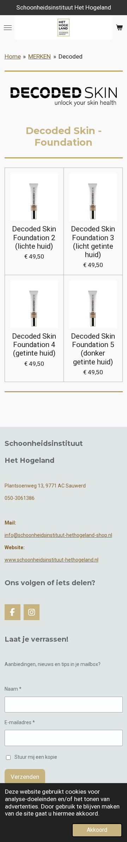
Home (13, 56)
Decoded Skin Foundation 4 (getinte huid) (34, 345)
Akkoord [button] (97, 830)
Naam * (13, 689)
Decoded (71, 56)
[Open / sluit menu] (8, 27)
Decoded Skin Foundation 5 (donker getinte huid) (93, 349)
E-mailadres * (20, 722)
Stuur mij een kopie (35, 757)
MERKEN (39, 56)
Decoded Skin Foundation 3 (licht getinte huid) (93, 242)
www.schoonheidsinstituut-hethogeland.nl (51, 560)
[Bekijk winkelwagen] (119, 27)
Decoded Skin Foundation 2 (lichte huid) (34, 237)
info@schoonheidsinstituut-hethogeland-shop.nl (58, 535)
